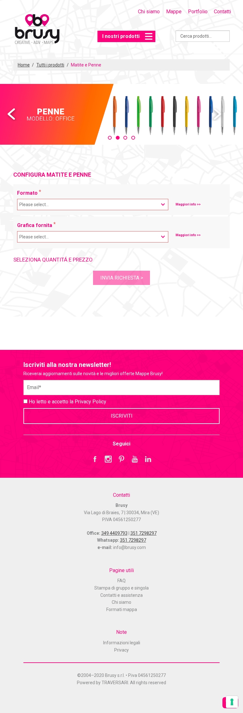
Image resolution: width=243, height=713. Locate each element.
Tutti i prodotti (50, 64)
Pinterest (121, 459)
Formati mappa (121, 609)
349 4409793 (114, 533)
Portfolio (198, 12)
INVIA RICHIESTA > (121, 278)
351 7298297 (143, 533)
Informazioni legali (121, 642)
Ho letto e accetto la (67, 402)
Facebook (94, 459)
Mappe (174, 12)
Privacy (121, 650)
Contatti (222, 12)
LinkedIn (148, 459)
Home (24, 64)
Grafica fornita (35, 225)
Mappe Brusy (37, 30)
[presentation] (12, 114)
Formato (28, 193)
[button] (110, 138)
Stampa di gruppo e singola (121, 587)
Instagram (108, 459)
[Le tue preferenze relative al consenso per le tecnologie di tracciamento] (232, 702)
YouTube (134, 459)
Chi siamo (149, 12)
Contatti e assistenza (121, 595)
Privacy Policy (90, 402)
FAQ (121, 580)
